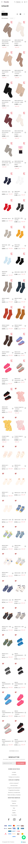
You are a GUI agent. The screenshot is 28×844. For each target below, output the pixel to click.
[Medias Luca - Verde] (8, 642)
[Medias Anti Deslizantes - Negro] (8, 396)
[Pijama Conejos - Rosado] (20, 425)
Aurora (14, 810)
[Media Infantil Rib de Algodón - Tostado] (20, 59)
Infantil (11, 18)
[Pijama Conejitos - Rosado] (20, 396)
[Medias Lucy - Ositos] (20, 454)
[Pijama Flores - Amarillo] (8, 425)
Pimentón (14, 801)
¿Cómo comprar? (14, 783)
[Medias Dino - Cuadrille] (8, 534)
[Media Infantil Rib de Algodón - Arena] (8, 59)
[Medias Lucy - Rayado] (8, 454)
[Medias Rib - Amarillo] (20, 234)
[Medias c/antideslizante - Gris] (8, 671)
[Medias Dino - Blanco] (8, 561)
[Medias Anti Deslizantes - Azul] (20, 341)
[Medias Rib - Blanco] (20, 181)
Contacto (14, 774)
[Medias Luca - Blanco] (20, 588)
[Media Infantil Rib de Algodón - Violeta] (8, 120)
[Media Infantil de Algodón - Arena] (20, 90)
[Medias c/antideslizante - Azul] (20, 642)
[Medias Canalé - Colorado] (8, 314)
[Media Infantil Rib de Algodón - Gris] (8, 150)
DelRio (14, 812)
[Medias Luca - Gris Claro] (20, 615)
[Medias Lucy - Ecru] (20, 481)
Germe (14, 803)
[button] (17, 2)
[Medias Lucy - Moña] (8, 481)
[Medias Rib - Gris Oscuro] (20, 207)
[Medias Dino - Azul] (20, 508)
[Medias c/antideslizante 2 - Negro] (20, 728)
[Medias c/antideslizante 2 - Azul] (8, 700)
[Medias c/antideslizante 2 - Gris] (8, 728)
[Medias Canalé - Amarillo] (20, 314)
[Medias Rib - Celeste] (8, 261)
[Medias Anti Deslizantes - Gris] (20, 368)
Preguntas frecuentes (14, 790)
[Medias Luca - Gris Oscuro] (8, 615)
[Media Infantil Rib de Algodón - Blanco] (20, 29)
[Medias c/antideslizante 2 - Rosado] (20, 700)
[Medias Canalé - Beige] (8, 288)
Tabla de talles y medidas (14, 795)
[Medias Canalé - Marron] (8, 341)
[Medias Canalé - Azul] (20, 288)
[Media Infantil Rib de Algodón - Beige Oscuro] (8, 29)
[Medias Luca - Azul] (8, 588)
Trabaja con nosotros (14, 777)
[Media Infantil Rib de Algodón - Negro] (8, 90)
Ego (14, 808)
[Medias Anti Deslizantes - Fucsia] (8, 368)
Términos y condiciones (14, 792)
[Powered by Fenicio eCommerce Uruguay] (23, 842)
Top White (14, 815)
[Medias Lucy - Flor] (8, 508)
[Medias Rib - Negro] (20, 261)
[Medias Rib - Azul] (8, 181)
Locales (14, 772)
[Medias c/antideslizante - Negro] (20, 671)
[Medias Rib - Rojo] (8, 207)
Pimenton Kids (14, 805)
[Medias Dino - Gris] (20, 561)
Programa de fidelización (14, 788)
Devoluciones (14, 785)
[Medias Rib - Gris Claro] (8, 234)
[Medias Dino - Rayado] (20, 534)
